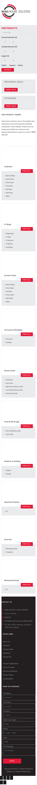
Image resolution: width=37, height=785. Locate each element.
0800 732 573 (10, 610)
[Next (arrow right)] (4, 782)
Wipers (8, 196)
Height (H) (5, 56)
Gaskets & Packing (12, 461)
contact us (13, 129)
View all (27, 171)
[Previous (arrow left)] (1, 782)
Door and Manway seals (13, 431)
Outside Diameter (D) (9, 47)
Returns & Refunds (10, 671)
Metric (20, 65)
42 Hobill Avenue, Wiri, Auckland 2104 (18, 621)
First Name (7, 693)
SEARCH (7, 70)
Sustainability (8, 679)
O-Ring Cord (9, 240)
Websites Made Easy (22, 771)
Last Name (7, 702)
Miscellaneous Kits (11, 549)
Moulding (8, 342)
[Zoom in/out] (1, 778)
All (6, 511)
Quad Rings (9, 247)
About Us (6, 642)
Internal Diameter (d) (9, 37)
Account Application (10, 664)
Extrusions (9, 339)
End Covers (9, 383)
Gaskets (8, 470)
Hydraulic (8, 166)
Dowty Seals (10, 179)
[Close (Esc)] (11, 778)
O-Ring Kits (9, 244)
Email (5, 738)
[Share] (8, 778)
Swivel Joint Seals (11, 393)
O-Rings (7, 224)
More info (11, 90)
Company (6, 711)
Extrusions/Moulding (13, 330)
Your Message (8, 746)
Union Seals (9, 434)
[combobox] (7, 733)
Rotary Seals (10, 295)
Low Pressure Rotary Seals (14, 390)
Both (5, 65)
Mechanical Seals (11, 580)
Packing (8, 474)
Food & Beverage (11, 422)
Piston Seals (10, 182)
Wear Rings (9, 193)
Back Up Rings (10, 284)
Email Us (8, 617)
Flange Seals (10, 233)
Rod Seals (9, 189)
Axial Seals (9, 380)
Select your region (10, 720)
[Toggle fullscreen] (4, 778)
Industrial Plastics (12, 502)
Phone (6, 731)
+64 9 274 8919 (22, 610)
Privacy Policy (8, 675)
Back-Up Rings (10, 176)
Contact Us (7, 657)
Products (6, 645)
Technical (6, 653)
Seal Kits (8, 539)
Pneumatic (9, 186)
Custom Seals (10, 275)
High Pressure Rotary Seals (14, 386)
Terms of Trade (8, 667)
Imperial (12, 65)
